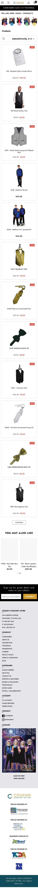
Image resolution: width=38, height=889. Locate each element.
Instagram (9, 720)
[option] (19, 8)
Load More (19, 522)
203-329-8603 (8, 624)
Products (28, 13)
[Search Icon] (8, 3)
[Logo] (19, 2)
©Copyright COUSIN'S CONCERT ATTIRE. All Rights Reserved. (19, 881)
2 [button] (20, 573)
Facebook (9, 716)
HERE (22, 8)
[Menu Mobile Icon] (2, 2)
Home (18, 13)
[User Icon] (29, 3)
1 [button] (17, 573)
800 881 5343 (9, 621)
